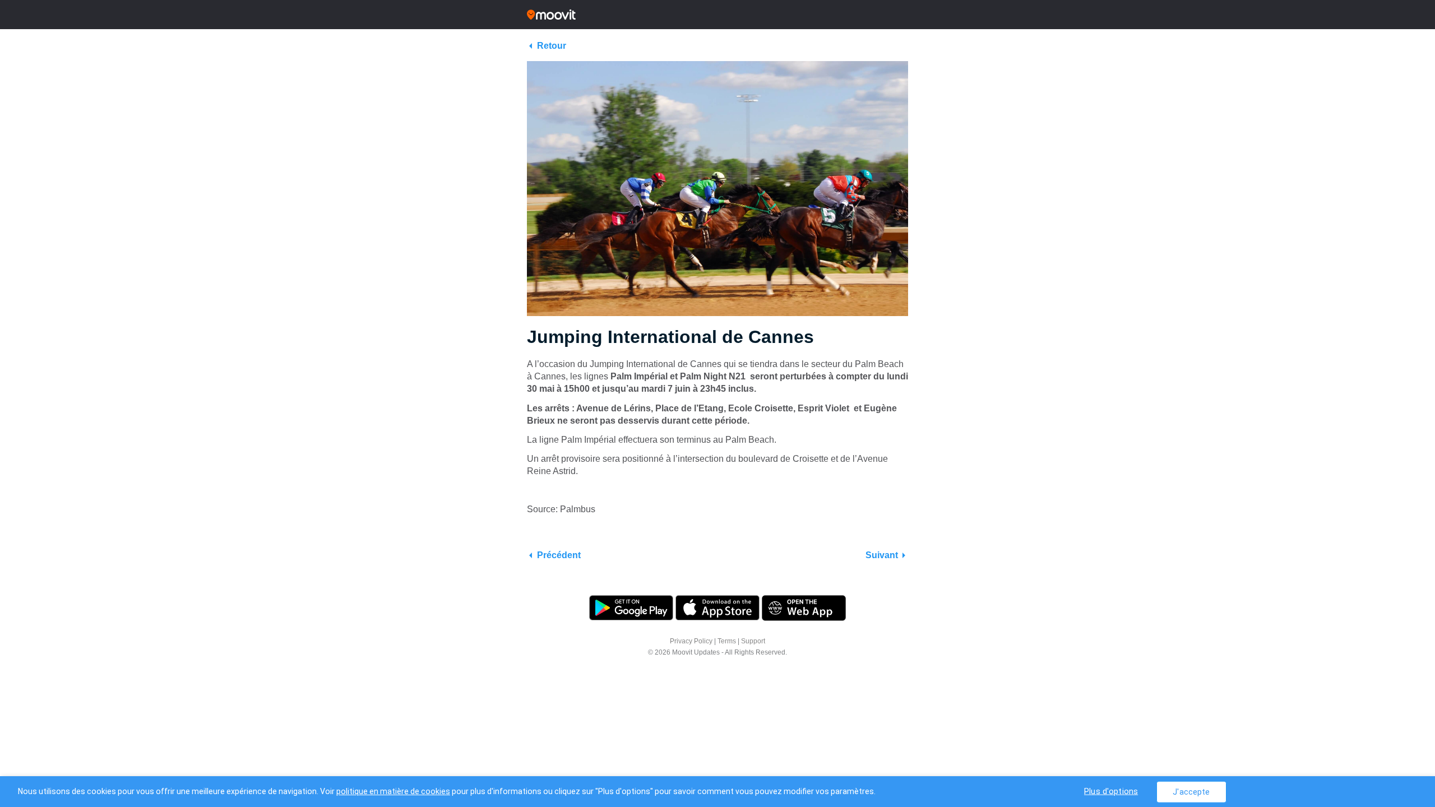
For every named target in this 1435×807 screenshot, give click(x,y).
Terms (727, 641)
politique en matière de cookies (393, 791)
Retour (551, 45)
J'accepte (1191, 791)
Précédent (559, 555)
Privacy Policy (691, 641)
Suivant (881, 555)
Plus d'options (1111, 791)
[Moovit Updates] (717, 15)
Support (753, 641)
